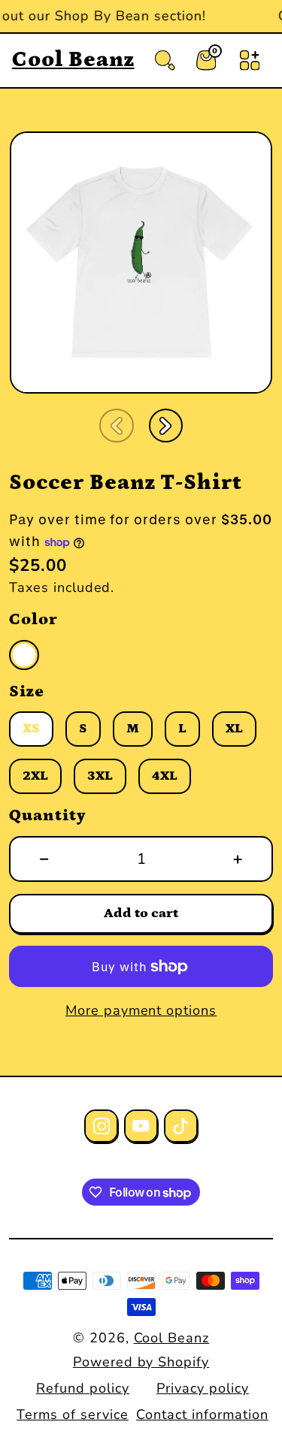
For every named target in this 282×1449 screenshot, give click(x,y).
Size (26, 691)
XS (31, 730)
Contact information (202, 1414)
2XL (35, 777)
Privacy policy (202, 1388)
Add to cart (141, 913)
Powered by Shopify (141, 1362)
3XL (100, 777)
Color (33, 619)
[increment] (237, 859)
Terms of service (72, 1414)
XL (234, 730)
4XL (164, 777)
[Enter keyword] (164, 60)
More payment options (141, 1010)
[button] (116, 426)
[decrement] (44, 859)
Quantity (47, 815)
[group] (141, 262)
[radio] (24, 655)
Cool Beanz (172, 1338)
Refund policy (82, 1388)
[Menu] (249, 60)
